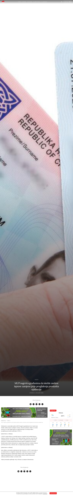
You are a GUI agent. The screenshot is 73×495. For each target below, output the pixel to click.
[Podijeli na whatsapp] (39, 404)
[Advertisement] (24, 482)
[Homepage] (3, 2)
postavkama (45, 493)
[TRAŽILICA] (61, 2)
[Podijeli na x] (33, 404)
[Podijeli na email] (36, 404)
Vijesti (36, 379)
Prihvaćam (53, 493)
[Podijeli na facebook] (30, 404)
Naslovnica (3, 420)
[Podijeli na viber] (42, 404)
